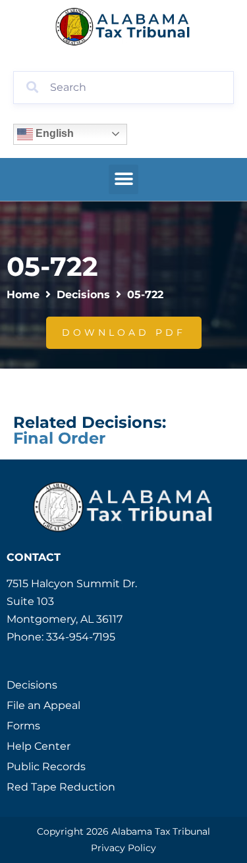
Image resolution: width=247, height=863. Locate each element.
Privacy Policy (123, 848)
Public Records (46, 766)
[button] (123, 179)
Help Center (38, 746)
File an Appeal (43, 705)
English (53, 133)
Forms (23, 725)
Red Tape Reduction (61, 787)
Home (23, 294)
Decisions (83, 294)
